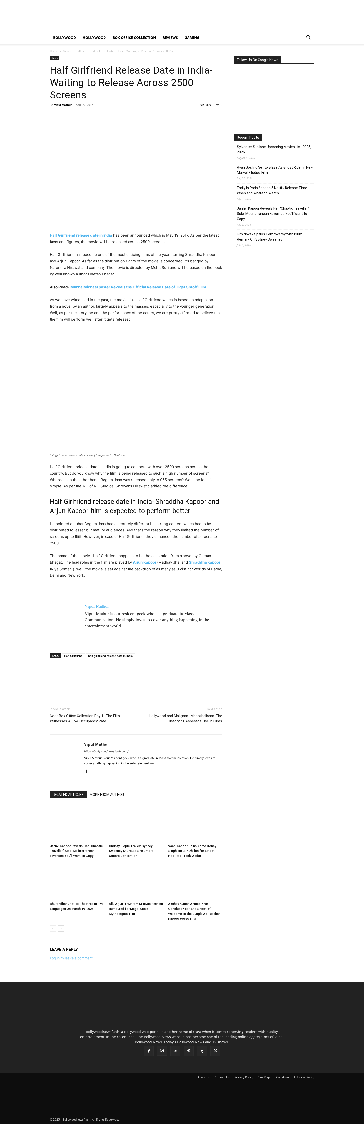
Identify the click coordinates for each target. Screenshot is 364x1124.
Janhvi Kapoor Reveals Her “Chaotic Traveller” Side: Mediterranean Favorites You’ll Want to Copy (76, 851)
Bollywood (64, 37)
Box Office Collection (134, 37)
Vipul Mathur (63, 105)
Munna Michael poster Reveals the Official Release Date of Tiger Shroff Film (138, 287)
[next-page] (61, 928)
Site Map (264, 1077)
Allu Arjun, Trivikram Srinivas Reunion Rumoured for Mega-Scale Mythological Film (136, 909)
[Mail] (175, 1051)
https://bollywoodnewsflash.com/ (106, 751)
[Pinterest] (77, 116)
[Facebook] (55, 116)
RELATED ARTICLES (68, 795)
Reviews (170, 37)
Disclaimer (282, 1077)
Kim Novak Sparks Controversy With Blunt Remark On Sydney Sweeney (270, 236)
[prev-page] (53, 928)
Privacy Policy (243, 1077)
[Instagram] (162, 1051)
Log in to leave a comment (71, 958)
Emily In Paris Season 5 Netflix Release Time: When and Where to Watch (272, 190)
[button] (308, 38)
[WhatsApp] (89, 116)
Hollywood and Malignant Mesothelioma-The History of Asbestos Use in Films (185, 718)
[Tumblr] (202, 1051)
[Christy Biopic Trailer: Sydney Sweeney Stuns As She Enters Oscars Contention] (136, 823)
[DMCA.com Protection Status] (157, 1119)
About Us (203, 1077)
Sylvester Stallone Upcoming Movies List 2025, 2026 (274, 149)
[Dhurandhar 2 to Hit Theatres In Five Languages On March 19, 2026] (77, 881)
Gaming (192, 37)
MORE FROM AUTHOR (107, 795)
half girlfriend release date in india (110, 656)
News (67, 51)
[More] (100, 116)
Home (54, 51)
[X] (66, 116)
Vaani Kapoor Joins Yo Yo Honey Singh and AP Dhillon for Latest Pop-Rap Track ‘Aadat (192, 851)
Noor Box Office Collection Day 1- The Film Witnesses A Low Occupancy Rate (85, 718)
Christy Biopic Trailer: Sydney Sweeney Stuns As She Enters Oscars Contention (131, 851)
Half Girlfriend (73, 656)
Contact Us (222, 1077)
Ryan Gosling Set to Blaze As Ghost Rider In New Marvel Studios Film (275, 170)
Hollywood (94, 37)
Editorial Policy (304, 1077)
